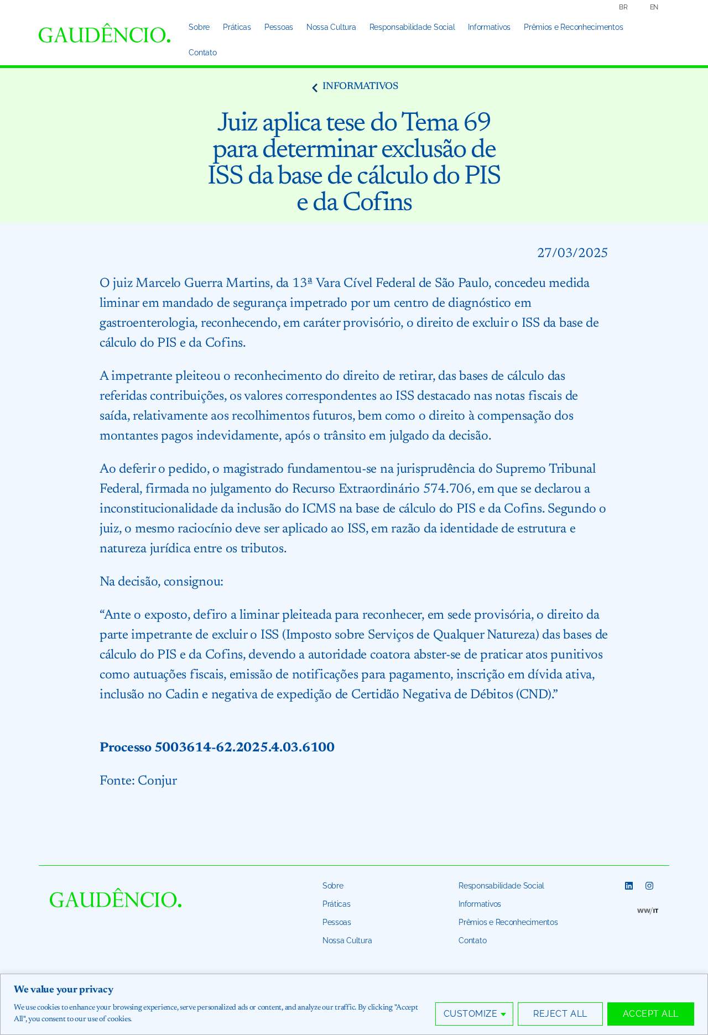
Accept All (651, 1013)
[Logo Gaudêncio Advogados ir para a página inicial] (104, 33)
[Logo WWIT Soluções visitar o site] (647, 911)
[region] (354, 1004)
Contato (202, 52)
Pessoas (278, 27)
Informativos (489, 27)
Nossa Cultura (331, 27)
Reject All (560, 1013)
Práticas (237, 27)
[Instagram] (649, 886)
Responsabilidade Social (412, 27)
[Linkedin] (629, 886)
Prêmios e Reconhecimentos (573, 27)
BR (623, 7)
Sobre (199, 27)
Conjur (157, 781)
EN (654, 7)
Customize (471, 1013)
